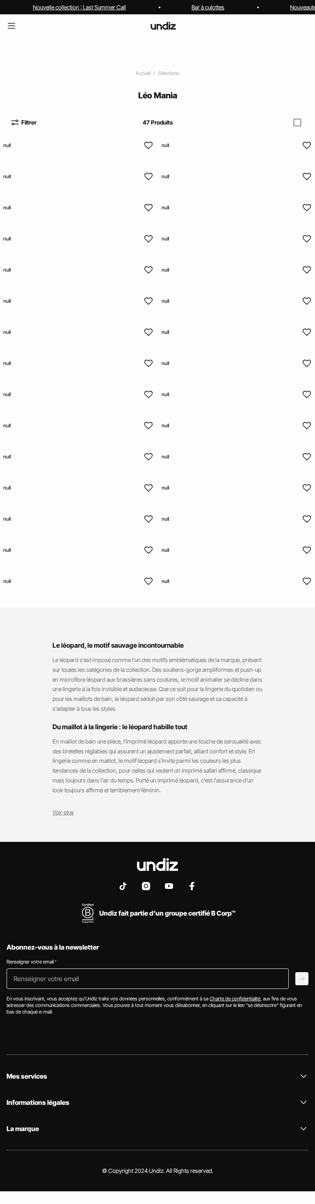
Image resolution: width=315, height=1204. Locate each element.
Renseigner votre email (32, 962)
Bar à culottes (208, 7)
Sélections (168, 73)
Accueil (143, 73)
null (7, 145)
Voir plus (63, 812)
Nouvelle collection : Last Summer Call (79, 7)
